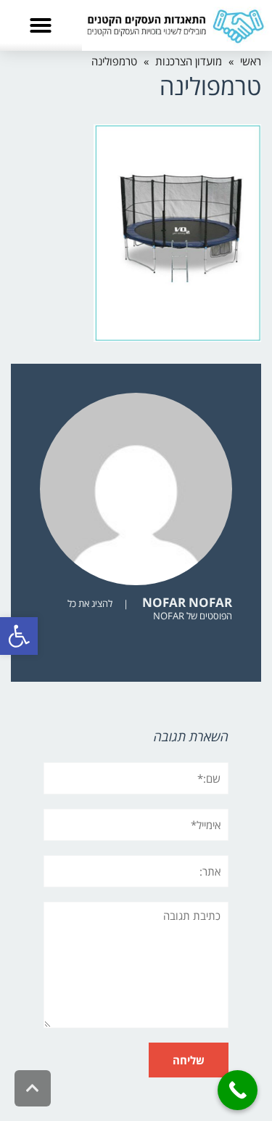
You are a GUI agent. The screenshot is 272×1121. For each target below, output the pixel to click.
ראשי (250, 61)
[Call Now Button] (237, 1090)
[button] (19, 636)
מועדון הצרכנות (188, 61)
